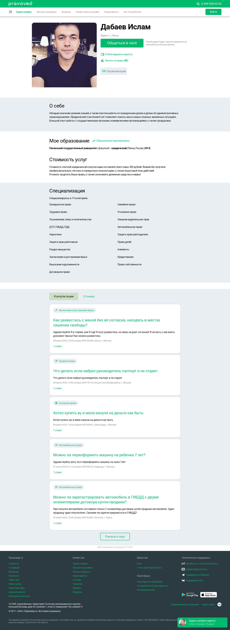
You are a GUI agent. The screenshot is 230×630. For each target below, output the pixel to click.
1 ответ (57, 346)
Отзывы (89, 296)
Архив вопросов (17, 592)
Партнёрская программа (149, 581)
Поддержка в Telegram (197, 575)
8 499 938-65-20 (211, 3)
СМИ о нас (14, 580)
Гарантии (77, 584)
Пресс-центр (15, 584)
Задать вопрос (24, 12)
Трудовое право (67, 361)
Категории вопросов (19, 596)
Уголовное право (67, 403)
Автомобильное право (70, 445)
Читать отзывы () (116, 60)
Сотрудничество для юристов (152, 586)
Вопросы (66, 12)
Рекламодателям (146, 590)
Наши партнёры (17, 588)
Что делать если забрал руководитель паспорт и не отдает (105, 371)
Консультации (64, 296)
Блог (139, 563)
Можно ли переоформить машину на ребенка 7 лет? (99, 455)
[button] (202, 623)
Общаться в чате (122, 43)
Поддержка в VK (194, 580)
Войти (213, 11)
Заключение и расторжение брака (76, 310)
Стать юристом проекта (149, 567)
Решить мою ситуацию (87, 12)
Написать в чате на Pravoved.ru (202, 563)
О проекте (14, 563)
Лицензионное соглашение (185, 604)
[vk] (219, 604)
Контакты (14, 576)
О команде (14, 567)
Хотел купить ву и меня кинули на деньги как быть (98, 413)
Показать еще (115, 536)
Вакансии (14, 571)
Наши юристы (111, 12)
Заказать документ (47, 12)
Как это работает (132, 12)
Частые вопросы (81, 571)
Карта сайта (208, 604)
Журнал (77, 588)
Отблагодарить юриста (118, 54)
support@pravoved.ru (196, 569)
